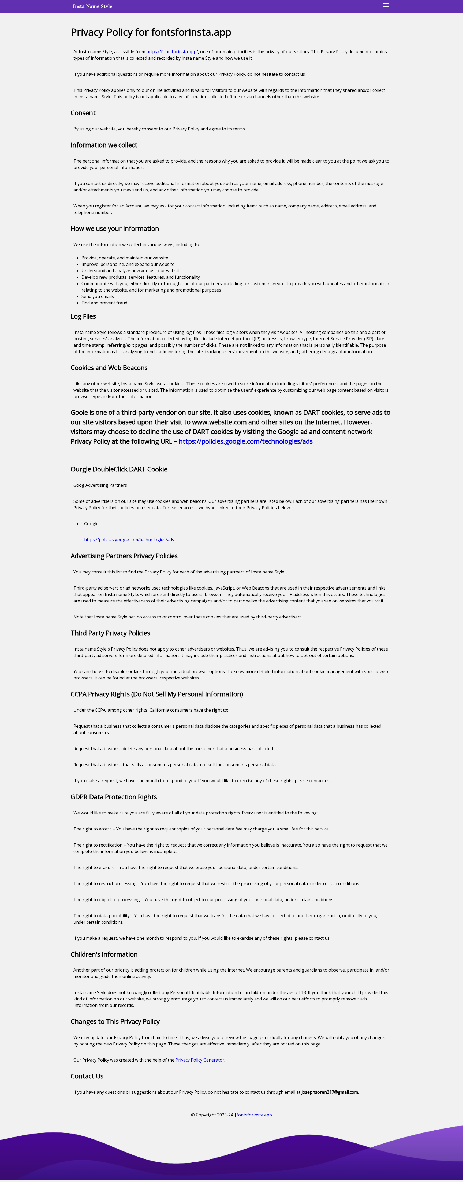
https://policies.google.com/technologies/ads (246, 441)
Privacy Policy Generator (200, 1060)
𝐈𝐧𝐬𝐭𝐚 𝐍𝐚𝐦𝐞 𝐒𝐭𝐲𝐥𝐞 (92, 6)
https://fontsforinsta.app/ (172, 52)
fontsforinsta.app (254, 1115)
